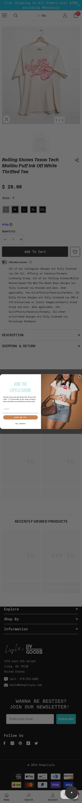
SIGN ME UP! (20, 417)
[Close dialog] (79, 376)
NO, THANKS (20, 423)
